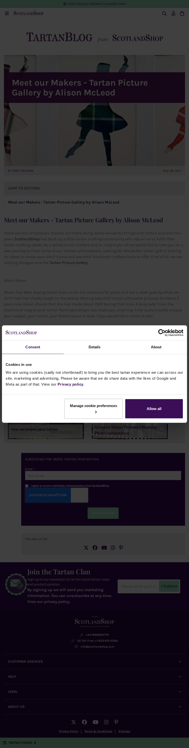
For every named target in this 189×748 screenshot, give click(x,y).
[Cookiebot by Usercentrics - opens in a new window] (161, 333)
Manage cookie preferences (93, 405)
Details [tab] (95, 347)
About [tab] (156, 347)
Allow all (154, 408)
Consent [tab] (32, 347)
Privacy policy (70, 384)
